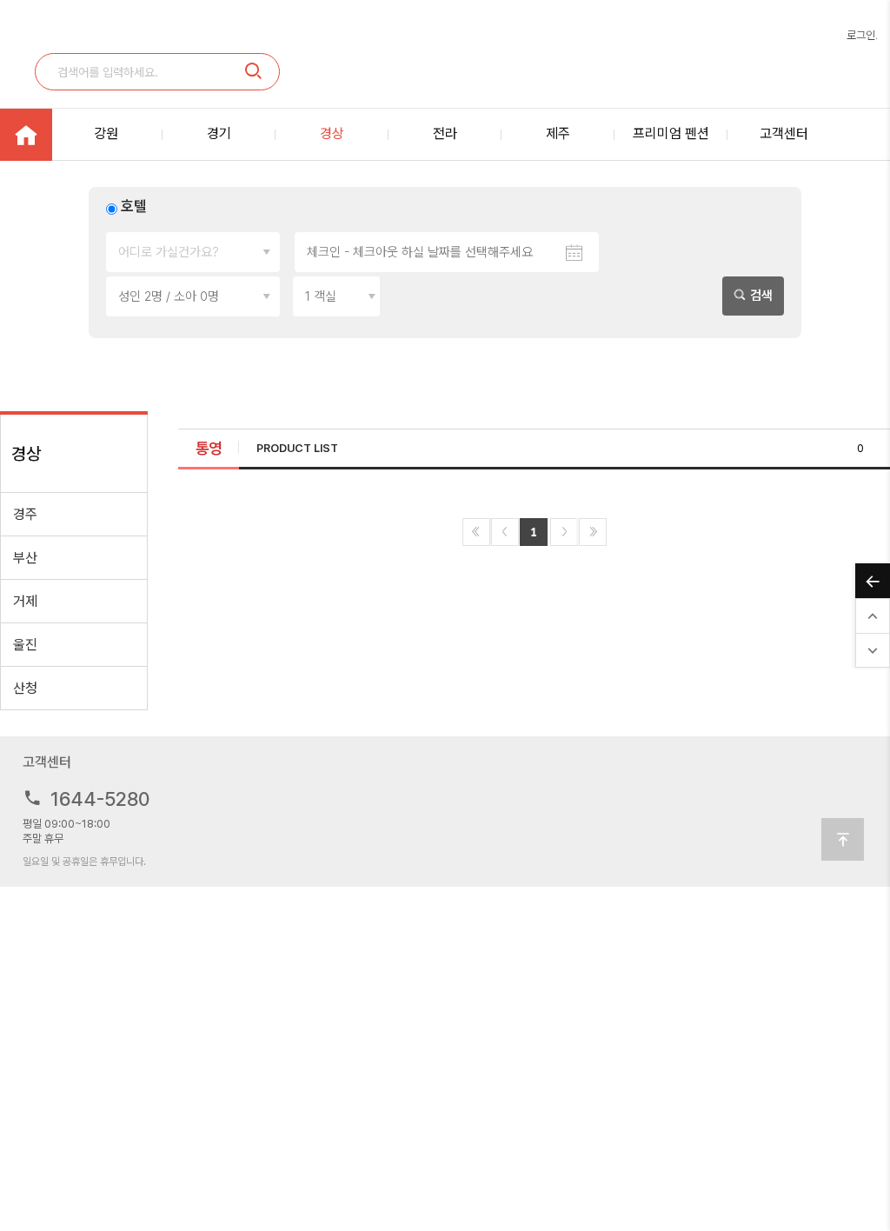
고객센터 (784, 133)
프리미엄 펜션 (671, 133)
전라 (445, 133)
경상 (332, 133)
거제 (25, 601)
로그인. (862, 35)
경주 (25, 514)
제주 (558, 133)
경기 (219, 133)
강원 (106, 133)
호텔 (134, 206)
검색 (760, 295)
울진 (25, 644)
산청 (25, 688)
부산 (25, 557)
